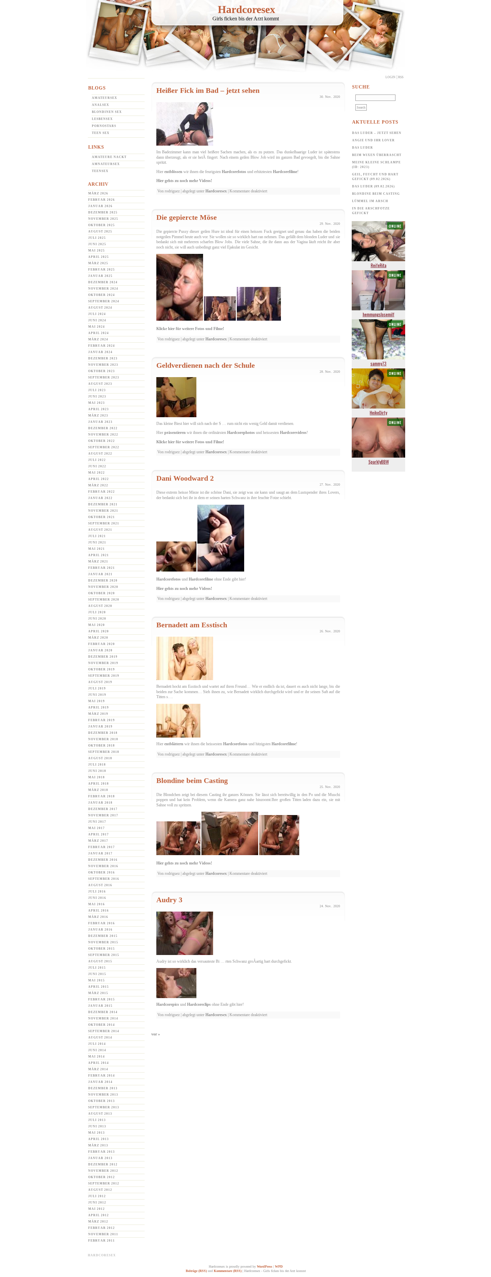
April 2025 (98, 257)
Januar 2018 (100, 802)
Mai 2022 (96, 472)
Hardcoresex (246, 9)
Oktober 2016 (101, 872)
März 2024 (98, 339)
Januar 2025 (100, 276)
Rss (400, 77)
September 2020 (103, 599)
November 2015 (103, 942)
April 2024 (98, 333)
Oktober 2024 (101, 295)
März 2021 (98, 561)
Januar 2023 (100, 422)
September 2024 (103, 301)
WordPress (264, 1266)
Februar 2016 (101, 923)
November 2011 (103, 1234)
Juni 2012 (97, 1202)
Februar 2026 (101, 199)
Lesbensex (102, 119)
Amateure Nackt (109, 157)
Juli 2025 (97, 238)
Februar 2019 (101, 720)
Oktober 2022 (101, 441)
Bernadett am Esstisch (191, 625)
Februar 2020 (101, 644)
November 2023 (103, 364)
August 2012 (100, 1189)
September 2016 (103, 879)
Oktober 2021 (101, 517)
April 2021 (98, 555)
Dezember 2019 (103, 656)
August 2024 (100, 307)
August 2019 (100, 682)
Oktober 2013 (101, 1101)
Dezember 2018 (103, 733)
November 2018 (103, 739)
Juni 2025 (97, 244)
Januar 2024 (100, 352)
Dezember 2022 (103, 428)
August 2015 (100, 961)
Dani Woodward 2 (185, 478)
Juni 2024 (97, 320)
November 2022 (103, 434)
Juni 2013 (97, 1126)
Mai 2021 (96, 548)
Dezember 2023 (103, 358)
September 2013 (103, 1107)
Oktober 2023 (101, 371)
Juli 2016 (97, 891)
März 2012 (98, 1221)
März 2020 (98, 637)
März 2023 (98, 415)
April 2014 (98, 1063)
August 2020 (100, 606)
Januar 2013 (100, 1158)
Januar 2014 (100, 1082)
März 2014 (98, 1069)
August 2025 (100, 231)
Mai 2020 (96, 625)
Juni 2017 (97, 821)
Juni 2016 (97, 898)
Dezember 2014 (103, 1012)
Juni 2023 (97, 396)
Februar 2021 (101, 568)
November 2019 (103, 663)
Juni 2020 (97, 618)
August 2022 (100, 453)
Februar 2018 (101, 796)
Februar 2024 (101, 345)
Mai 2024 (96, 326)
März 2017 (98, 840)
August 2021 (100, 529)
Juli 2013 (97, 1120)
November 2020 (103, 587)
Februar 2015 (101, 999)
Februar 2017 (101, 847)
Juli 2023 (97, 390)
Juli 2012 (97, 1196)
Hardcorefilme (285, 171)
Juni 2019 (97, 694)
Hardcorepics (167, 1004)
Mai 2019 (96, 701)
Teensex (100, 171)
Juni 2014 (97, 1050)
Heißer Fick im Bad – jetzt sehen (208, 90)
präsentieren (175, 432)
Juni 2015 (97, 974)
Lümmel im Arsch (370, 201)
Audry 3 (169, 900)
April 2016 (98, 910)
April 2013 (98, 1139)
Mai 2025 (96, 250)
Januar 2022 (100, 498)
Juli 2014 (97, 1044)
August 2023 (100, 383)
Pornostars (104, 126)
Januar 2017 (100, 853)
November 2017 (103, 815)
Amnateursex (106, 164)
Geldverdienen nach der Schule (205, 365)
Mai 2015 (96, 980)
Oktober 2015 (101, 948)
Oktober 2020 (101, 593)
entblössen (173, 171)
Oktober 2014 (101, 1024)
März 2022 (98, 485)
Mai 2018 (96, 777)
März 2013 (98, 1145)
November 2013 (103, 1094)
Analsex (100, 105)
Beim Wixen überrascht (376, 155)
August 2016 (100, 885)
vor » (155, 1034)
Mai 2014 (96, 1056)
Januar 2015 (100, 1005)
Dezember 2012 (103, 1164)
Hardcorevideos (293, 432)
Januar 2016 (100, 929)
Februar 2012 (101, 1228)
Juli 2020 (97, 612)
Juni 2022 (97, 466)
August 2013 (100, 1113)
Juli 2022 (97, 460)
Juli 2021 (97, 536)
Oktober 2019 (101, 669)
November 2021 (103, 510)
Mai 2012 (96, 1209)
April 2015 (98, 986)
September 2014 (103, 1031)
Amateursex (104, 98)
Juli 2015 (97, 967)
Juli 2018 (97, 764)
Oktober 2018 (101, 745)
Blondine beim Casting (192, 780)
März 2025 (98, 263)
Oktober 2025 (101, 225)
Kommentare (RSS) (227, 1271)
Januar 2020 (100, 650)
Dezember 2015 (103, 936)
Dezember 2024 (103, 282)
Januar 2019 (100, 726)
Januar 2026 (100, 206)
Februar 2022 (101, 491)
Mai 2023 (96, 403)
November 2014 (103, 1018)
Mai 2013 (96, 1132)
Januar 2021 (100, 574)
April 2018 (98, 783)
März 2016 (98, 917)
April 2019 (98, 707)
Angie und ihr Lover (373, 140)
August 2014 (100, 1037)
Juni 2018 (97, 771)
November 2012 (103, 1170)
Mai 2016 (96, 904)
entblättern (173, 744)
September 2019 (103, 675)
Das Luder (362, 147)
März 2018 (98, 790)
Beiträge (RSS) (196, 1271)
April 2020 (98, 631)
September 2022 (103, 447)
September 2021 (103, 523)
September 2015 (103, 955)
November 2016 (103, 866)
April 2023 (98, 409)
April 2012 (98, 1215)
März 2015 (98, 993)
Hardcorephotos (241, 432)
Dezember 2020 (103, 580)
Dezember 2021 (103, 504)
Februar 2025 (101, 269)
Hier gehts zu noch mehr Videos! (184, 180)
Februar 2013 (101, 1151)
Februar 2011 (101, 1240)
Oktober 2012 (101, 1177)
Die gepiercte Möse (186, 217)
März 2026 (98, 193)
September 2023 (103, 377)
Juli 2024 (97, 314)
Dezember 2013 (103, 1088)
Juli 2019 (97, 688)
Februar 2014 (101, 1075)
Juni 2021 (97, 542)
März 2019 (98, 713)
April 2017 (98, 834)
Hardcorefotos (234, 171)
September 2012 (103, 1183)
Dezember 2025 (103, 212)
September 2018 (103, 752)
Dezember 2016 (103, 859)
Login (390, 77)
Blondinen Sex (107, 112)
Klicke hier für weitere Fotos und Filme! (190, 328)
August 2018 (100, 758)
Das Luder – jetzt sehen (376, 133)
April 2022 (98, 479)
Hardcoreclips (199, 1004)
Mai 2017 (96, 828)
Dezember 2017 (103, 809)
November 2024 (103, 288)
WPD (279, 1266)
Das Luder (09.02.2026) (373, 186)
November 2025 (103, 218)
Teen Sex (101, 133)
